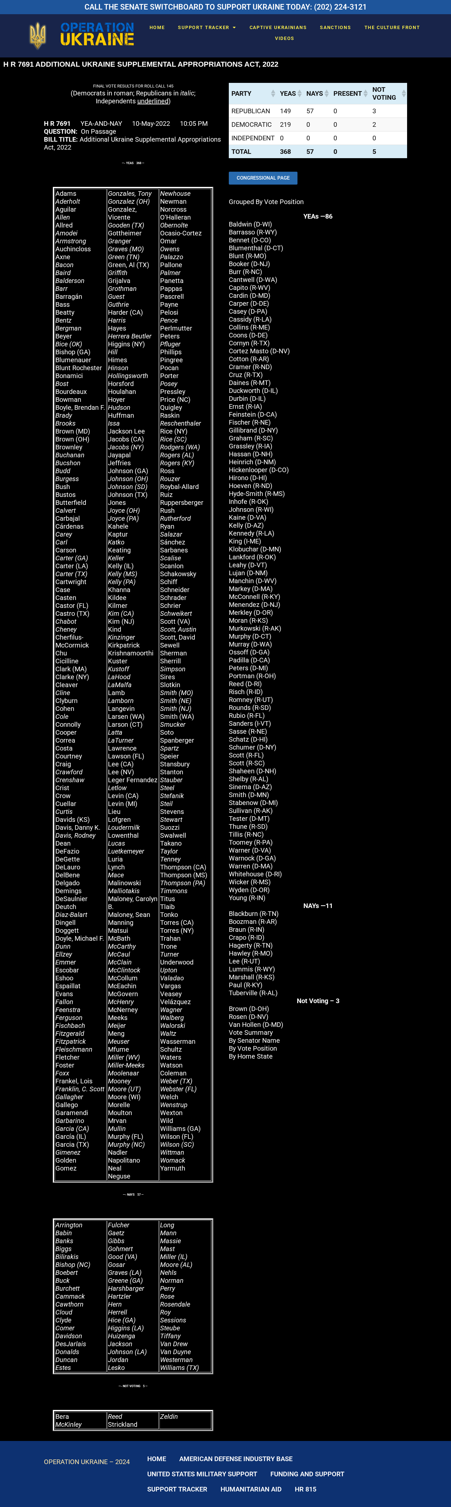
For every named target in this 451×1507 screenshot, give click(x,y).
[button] (273, 93)
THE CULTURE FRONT (392, 27)
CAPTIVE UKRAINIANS (278, 27)
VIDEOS (285, 38)
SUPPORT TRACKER (203, 27)
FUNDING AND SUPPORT (307, 1474)
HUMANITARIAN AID (251, 1489)
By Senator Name (254, 1040)
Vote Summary (251, 1032)
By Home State (251, 1056)
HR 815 (305, 1489)
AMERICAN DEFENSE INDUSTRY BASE (236, 1459)
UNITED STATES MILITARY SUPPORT (202, 1474)
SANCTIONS (335, 27)
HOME (157, 27)
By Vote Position (253, 1048)
